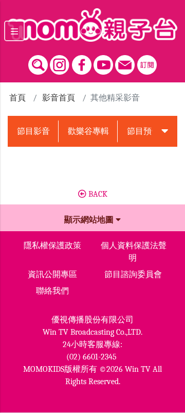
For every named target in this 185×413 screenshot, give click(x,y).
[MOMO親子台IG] (59, 62)
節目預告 (143, 131)
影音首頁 (58, 97)
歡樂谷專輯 (88, 131)
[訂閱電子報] (147, 62)
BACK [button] (96, 194)
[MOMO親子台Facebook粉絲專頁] (81, 62)
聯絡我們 (52, 291)
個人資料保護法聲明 (133, 252)
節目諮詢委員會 (133, 274)
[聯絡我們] (125, 62)
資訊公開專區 (52, 274)
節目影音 (33, 131)
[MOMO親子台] (92, 25)
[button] (165, 131)
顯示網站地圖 (90, 220)
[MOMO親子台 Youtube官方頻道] (103, 62)
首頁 (17, 97)
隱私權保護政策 (52, 245)
